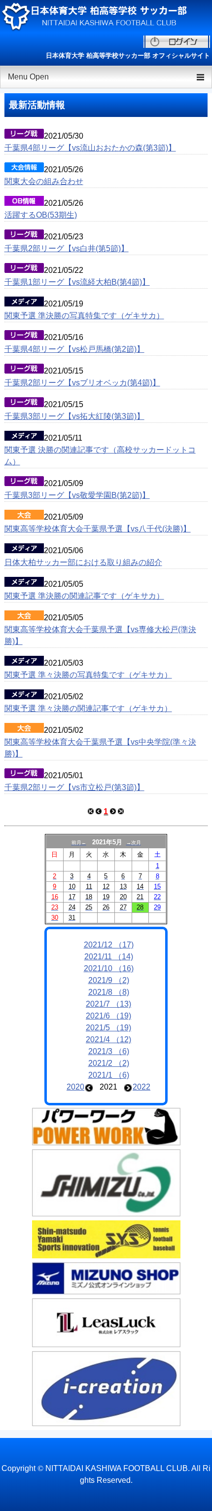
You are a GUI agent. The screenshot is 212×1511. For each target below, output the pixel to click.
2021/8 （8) (108, 992)
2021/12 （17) (109, 945)
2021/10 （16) (109, 968)
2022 (141, 1087)
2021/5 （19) (108, 1027)
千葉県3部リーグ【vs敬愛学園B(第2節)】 (77, 495)
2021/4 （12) (108, 1039)
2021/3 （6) (108, 1051)
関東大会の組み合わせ (43, 181)
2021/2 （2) (108, 1063)
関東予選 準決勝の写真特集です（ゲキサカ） (84, 315)
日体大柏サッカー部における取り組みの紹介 (83, 562)
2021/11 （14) (108, 956)
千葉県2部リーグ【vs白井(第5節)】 (66, 248)
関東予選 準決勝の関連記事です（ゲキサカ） (84, 596)
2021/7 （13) (108, 1004)
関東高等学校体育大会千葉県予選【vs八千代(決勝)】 (97, 529)
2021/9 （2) (108, 980)
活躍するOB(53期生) (40, 215)
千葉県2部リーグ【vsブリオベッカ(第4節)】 (82, 382)
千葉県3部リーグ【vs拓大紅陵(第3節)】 (74, 416)
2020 (75, 1087)
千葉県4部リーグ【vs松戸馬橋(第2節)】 (74, 349)
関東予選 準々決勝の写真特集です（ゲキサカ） (88, 675)
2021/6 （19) (108, 1016)
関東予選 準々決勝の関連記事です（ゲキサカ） (88, 708)
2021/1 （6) (108, 1075)
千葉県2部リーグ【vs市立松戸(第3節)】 (74, 787)
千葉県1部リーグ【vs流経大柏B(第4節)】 (77, 282)
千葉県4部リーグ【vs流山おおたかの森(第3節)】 (90, 148)
